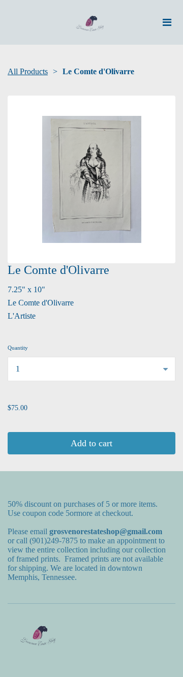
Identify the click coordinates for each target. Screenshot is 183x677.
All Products (28, 71)
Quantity (18, 348)
